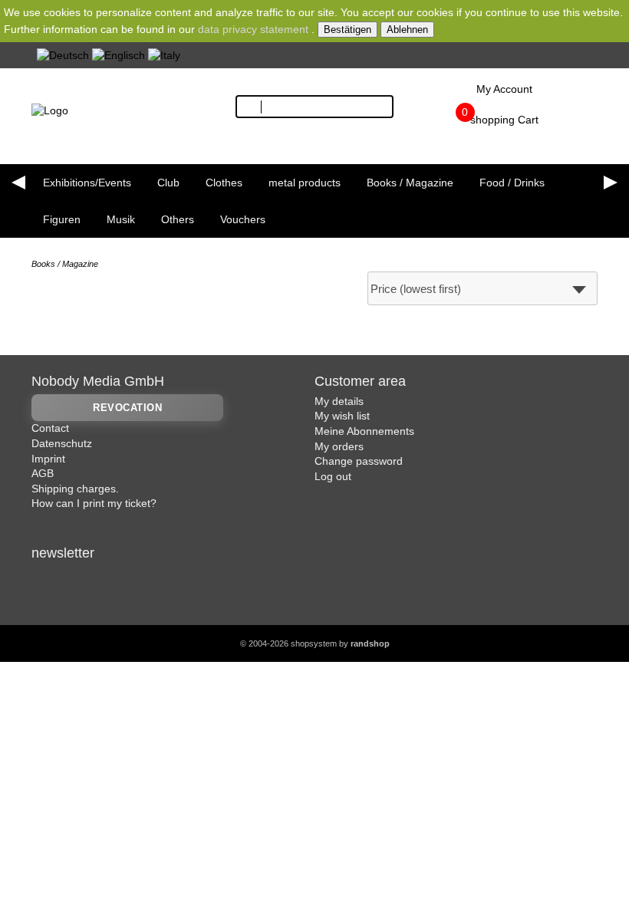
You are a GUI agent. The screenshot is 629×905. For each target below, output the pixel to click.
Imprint (48, 458)
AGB (42, 473)
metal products (304, 182)
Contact (50, 428)
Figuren (62, 219)
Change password (358, 461)
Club (168, 182)
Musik (121, 219)
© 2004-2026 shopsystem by (315, 643)
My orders (339, 446)
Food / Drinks (512, 182)
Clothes (224, 182)
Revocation (127, 407)
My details (339, 401)
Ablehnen (407, 29)
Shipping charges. (75, 488)
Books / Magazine (410, 182)
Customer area (360, 381)
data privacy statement (253, 29)
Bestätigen (347, 29)
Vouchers (242, 219)
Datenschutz (61, 443)
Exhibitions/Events (87, 182)
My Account (504, 89)
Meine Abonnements (364, 431)
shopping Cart (504, 120)
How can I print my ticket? (93, 503)
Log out (332, 476)
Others (177, 219)
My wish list (342, 416)
